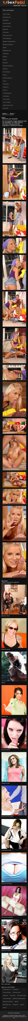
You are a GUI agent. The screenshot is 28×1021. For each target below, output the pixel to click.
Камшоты (5, 62)
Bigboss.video (17, 5)
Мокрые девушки (7, 78)
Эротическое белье (8, 105)
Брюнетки (5, 29)
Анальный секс (7, 17)
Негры (4, 81)
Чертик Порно (6, 14)
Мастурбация (6, 71)
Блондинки (6, 20)
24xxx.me (23, 5)
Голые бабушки (7, 38)
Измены (5, 56)
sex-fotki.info (12, 1015)
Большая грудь (7, 23)
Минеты (5, 74)
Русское (5, 90)
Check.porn (17, 1013)
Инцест (5, 59)
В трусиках (6, 32)
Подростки (6, 87)
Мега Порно (4, 580)
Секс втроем (6, 99)
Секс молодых (7, 102)
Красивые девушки (8, 65)
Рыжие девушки (7, 93)
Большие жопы (7, 26)
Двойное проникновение (9, 41)
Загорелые (6, 53)
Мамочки (5, 68)
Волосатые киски (7, 35)
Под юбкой (6, 84)
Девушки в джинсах (8, 44)
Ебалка (3, 117)
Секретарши (6, 96)
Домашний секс (7, 50)
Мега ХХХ (5, 108)
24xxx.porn (10, 1013)
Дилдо (4, 47)
